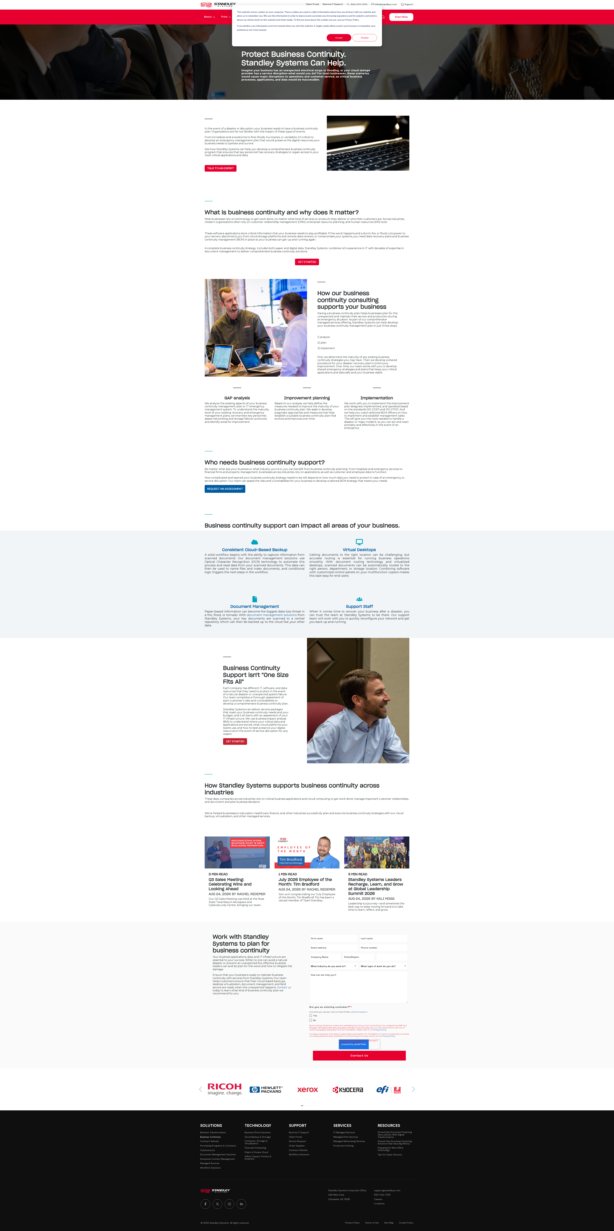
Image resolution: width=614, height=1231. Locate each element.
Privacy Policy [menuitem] (352, 1223)
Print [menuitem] (224, 16)
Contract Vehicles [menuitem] (209, 1141)
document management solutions (272, 615)
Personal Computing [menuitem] (255, 1148)
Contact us (284, 987)
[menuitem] (205, 1204)
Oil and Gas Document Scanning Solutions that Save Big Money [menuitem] (395, 1142)
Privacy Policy (380, 1030)
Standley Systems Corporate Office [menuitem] (347, 1190)
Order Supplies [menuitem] (297, 1146)
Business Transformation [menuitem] (213, 1132)
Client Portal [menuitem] (312, 4)
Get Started (307, 261)
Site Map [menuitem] (389, 1223)
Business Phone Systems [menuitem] (258, 1132)
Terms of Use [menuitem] (372, 1223)
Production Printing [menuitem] (343, 1146)
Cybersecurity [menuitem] (207, 1150)
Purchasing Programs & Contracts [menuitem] (218, 1146)
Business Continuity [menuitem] (210, 1137)
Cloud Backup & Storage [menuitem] (258, 1137)
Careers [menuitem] (378, 1199)
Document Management (254, 607)
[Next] (412, 1089)
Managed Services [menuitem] (209, 1163)
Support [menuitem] (409, 4)
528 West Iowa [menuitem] (336, 1195)
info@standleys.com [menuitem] (386, 4)
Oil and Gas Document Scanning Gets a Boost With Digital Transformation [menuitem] (395, 1134)
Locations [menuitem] (379, 1203)
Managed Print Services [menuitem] (345, 1137)
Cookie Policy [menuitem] (406, 1223)
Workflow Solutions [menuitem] (210, 1168)
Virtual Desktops (359, 550)
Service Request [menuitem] (297, 1141)
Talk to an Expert (220, 168)
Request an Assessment (225, 488)
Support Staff (359, 607)
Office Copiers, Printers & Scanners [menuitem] (258, 1157)
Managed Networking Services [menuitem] (349, 1141)
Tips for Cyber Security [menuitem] (390, 1155)
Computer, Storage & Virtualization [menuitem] (256, 1142)
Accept (339, 37)
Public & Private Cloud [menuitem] (256, 1152)
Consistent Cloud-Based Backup (254, 550)
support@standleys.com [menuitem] (387, 1190)
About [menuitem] (208, 16)
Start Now (401, 17)
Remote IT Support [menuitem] (333, 4)
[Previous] (202, 1089)
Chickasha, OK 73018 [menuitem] (339, 1199)
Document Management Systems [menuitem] (218, 1154)
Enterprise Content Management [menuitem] (217, 1159)
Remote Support (359, 1012)
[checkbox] (358, 1018)
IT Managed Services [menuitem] (344, 1132)
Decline (365, 37)
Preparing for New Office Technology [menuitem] (390, 1149)
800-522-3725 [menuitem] (359, 4)
